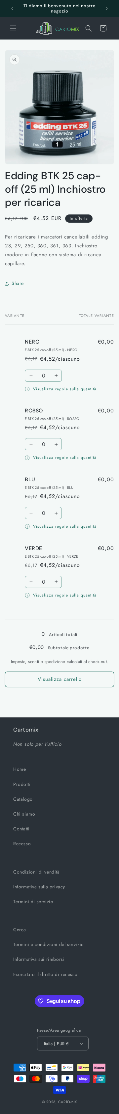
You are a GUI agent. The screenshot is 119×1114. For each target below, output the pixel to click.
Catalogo (23, 799)
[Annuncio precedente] (12, 8)
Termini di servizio (33, 901)
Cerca (19, 929)
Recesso (22, 843)
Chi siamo (24, 814)
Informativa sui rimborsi (38, 959)
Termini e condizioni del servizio (48, 944)
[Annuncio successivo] (106, 8)
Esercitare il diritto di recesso (45, 974)
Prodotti (21, 784)
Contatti (21, 828)
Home (19, 769)
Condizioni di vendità (36, 872)
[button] (13, 28)
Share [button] (18, 283)
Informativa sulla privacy (39, 886)
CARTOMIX (67, 1101)
